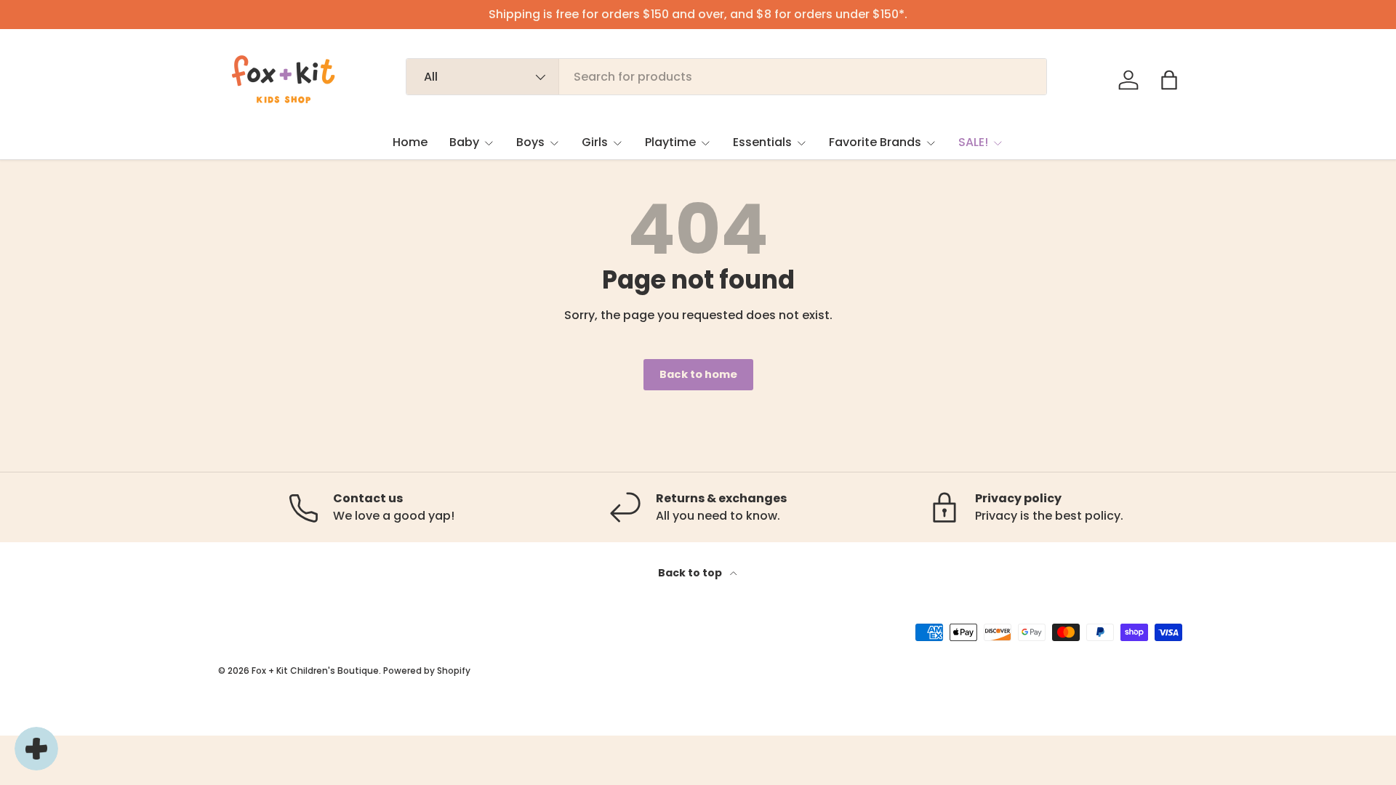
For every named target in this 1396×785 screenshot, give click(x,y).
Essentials (762, 142)
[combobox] (726, 76)
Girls (595, 142)
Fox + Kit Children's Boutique (315, 670)
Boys (530, 142)
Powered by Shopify (426, 670)
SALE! (973, 142)
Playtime (670, 142)
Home (410, 142)
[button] (1169, 80)
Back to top (691, 572)
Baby (464, 142)
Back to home (698, 374)
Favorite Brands (875, 142)
